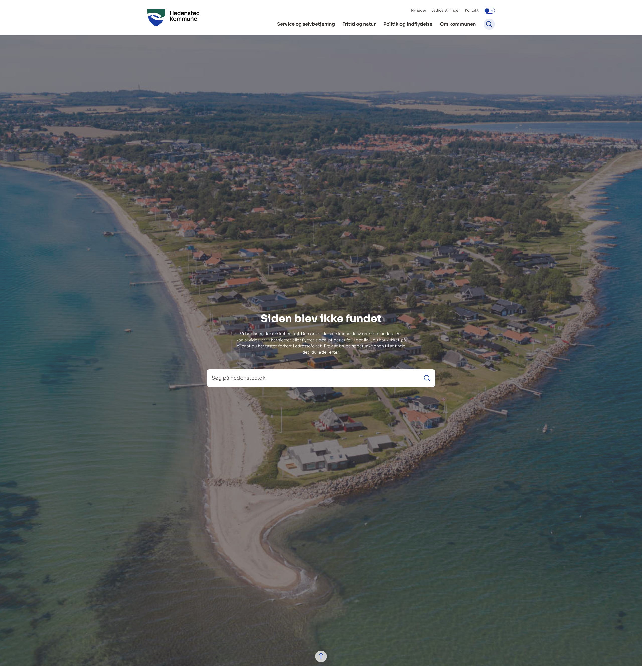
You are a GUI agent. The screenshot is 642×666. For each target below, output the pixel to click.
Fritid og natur (359, 24)
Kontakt (472, 10)
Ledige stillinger (445, 10)
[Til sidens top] (321, 656)
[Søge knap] (489, 24)
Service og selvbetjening (306, 24)
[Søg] (427, 378)
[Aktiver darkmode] (489, 11)
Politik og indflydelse (407, 24)
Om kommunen (458, 24)
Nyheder (418, 10)
